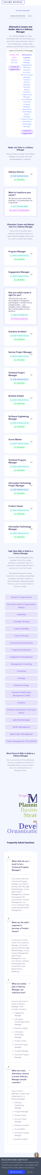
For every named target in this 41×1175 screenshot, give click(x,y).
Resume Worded (13, 2)
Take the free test (16, 1172)
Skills (30, 16)
